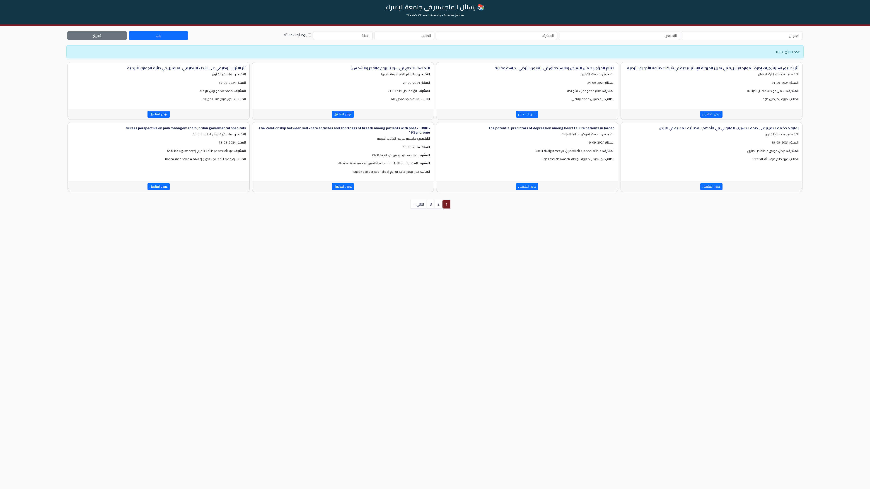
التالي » (418, 204)
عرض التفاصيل (711, 114)
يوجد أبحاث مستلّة (295, 35)
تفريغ (97, 35)
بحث (159, 35)
